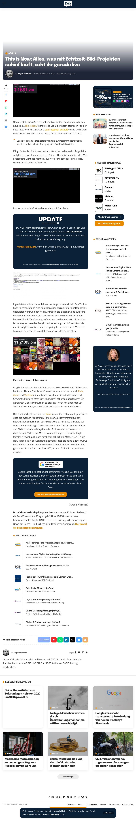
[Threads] (78, 797)
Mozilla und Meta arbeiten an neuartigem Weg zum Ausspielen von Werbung (22, 762)
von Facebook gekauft (56, 129)
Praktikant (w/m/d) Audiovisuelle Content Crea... (49, 577)
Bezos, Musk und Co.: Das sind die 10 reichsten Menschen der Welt (66, 762)
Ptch (80, 391)
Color (49, 414)
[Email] (85, 639)
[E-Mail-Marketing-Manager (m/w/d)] (98, 330)
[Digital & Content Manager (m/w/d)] (18, 623)
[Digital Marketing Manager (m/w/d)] (18, 601)
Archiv (12, 53)
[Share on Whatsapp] (6, 107)
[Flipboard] (64, 797)
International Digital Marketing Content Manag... (49, 554)
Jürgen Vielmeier (24, 74)
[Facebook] (76, 653)
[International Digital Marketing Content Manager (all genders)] (18, 556)
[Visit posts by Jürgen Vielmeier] (9, 74)
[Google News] (53, 797)
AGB (76, 264)
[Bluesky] (82, 797)
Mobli (16, 395)
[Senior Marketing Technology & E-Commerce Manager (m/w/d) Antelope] (98, 310)
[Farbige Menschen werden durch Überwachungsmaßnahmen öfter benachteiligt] (68, 698)
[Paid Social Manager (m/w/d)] (18, 590)
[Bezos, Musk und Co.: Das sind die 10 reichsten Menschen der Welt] (68, 744)
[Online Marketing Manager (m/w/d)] (18, 612)
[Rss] (86, 653)
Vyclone (28, 395)
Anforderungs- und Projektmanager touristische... (50, 543)
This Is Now (31, 125)
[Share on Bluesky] (6, 126)
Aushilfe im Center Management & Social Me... (48, 565)
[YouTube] (79, 653)
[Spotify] (67, 797)
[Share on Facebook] (6, 95)
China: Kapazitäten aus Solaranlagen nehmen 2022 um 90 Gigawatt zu (23, 694)
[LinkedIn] (60, 797)
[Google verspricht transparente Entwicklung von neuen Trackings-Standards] (113, 698)
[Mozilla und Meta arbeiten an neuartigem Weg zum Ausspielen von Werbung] (23, 744)
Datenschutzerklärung (53, 264)
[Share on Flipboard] (6, 101)
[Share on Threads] (6, 120)
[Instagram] (83, 653)
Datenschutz (55, 814)
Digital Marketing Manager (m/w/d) (43, 599)
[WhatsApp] (74, 797)
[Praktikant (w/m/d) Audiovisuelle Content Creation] (18, 578)
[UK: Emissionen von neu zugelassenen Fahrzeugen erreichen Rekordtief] (113, 744)
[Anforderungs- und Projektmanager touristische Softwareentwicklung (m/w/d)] (18, 544)
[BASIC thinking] (68, 4)
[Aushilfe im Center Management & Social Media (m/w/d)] (18, 567)
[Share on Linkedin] (6, 114)
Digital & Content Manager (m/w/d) (43, 622)
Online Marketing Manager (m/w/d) (43, 610)
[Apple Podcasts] (71, 797)
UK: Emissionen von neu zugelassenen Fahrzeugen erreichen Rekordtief (112, 762)
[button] (108, 812)
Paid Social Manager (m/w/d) (40, 588)
